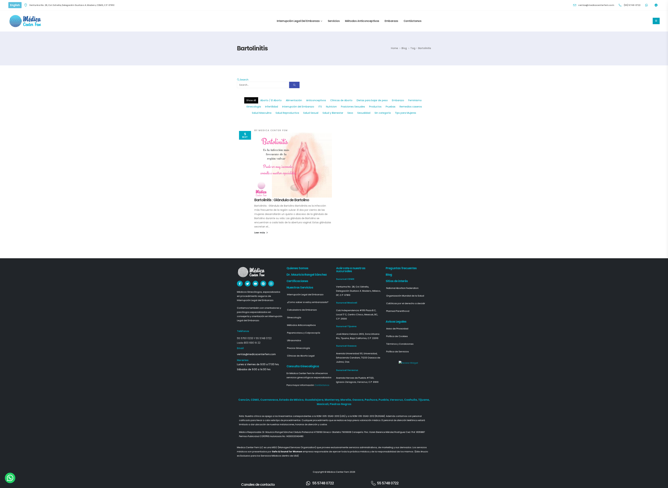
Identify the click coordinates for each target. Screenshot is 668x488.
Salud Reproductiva (287, 113)
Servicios (334, 21)
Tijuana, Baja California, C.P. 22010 (359, 338)
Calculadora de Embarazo (302, 309)
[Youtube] (255, 283)
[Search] (294, 85)
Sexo (350, 113)
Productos (375, 106)
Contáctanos (413, 21)
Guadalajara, (315, 400)
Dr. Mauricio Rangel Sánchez (307, 275)
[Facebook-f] (240, 283)
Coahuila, (411, 400)
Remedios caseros (411, 106)
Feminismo (415, 100)
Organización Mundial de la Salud (405, 295)
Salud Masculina (261, 113)
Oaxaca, (358, 400)
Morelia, (346, 400)
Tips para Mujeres (405, 113)
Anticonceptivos (316, 100)
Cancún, (244, 400)
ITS (320, 106)
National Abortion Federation (402, 288)
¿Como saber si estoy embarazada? (307, 302)
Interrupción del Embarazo (298, 106)
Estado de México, (292, 400)
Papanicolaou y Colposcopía (303, 332)
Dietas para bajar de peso (372, 100)
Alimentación (294, 100)
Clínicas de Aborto (341, 100)
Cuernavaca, (269, 400)
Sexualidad (363, 113)
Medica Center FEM (273, 130)
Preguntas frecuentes (401, 268)
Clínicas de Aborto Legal (301, 355)
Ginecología (253, 106)
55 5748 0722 (264, 338)
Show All (251, 100)
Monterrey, (332, 400)
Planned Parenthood (397, 311)
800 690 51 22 (252, 343)
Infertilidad (271, 106)
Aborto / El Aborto (271, 100)
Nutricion (331, 106)
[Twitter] (247, 283)
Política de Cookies (397, 336)
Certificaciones (297, 281)
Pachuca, (372, 400)
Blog (389, 275)
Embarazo (391, 21)
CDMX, (255, 400)
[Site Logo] (25, 21)
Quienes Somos (297, 268)
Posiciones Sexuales (353, 106)
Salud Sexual (310, 113)
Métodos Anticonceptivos (362, 21)
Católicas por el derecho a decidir (405, 303)
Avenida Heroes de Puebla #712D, (355, 377)
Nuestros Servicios (300, 287)
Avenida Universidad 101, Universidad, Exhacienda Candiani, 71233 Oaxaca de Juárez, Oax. (358, 357)
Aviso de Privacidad (397, 328)
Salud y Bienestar (333, 113)
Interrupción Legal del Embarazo (298, 21)
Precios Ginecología (298, 348)
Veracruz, (397, 400)
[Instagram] (271, 283)
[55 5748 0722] (308, 483)
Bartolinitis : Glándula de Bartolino (281, 199)
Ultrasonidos (294, 340)
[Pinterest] (263, 283)
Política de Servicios (397, 351)
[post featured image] (293, 165)
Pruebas (390, 106)
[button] (242, 79)
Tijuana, (424, 400)
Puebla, (384, 400)
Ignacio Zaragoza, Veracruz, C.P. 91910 (357, 382)
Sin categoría (383, 113)
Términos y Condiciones (399, 343)
